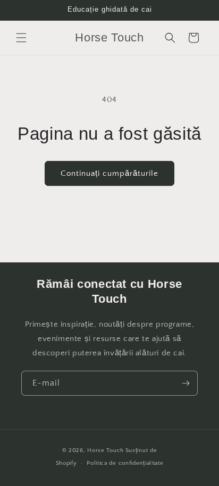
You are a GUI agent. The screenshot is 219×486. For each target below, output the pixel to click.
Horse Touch (105, 450)
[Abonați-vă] (185, 383)
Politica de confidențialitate (125, 463)
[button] (21, 37)
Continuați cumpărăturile (109, 173)
